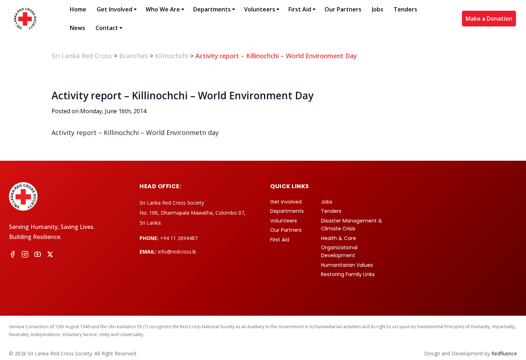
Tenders (405, 9)
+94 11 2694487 (179, 238)
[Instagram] (25, 255)
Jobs (377, 9)
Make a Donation (489, 18)
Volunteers (259, 9)
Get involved (286, 201)
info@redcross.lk (177, 251)
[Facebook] (12, 255)
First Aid (299, 9)
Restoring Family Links (348, 274)
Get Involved (114, 9)
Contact (107, 28)
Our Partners (343, 9)
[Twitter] (50, 255)
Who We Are (163, 9)
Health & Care (338, 238)
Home (78, 9)
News (77, 28)
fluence (504, 353)
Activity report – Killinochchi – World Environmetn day (135, 132)
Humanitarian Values (347, 265)
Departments (212, 9)
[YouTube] (37, 255)
